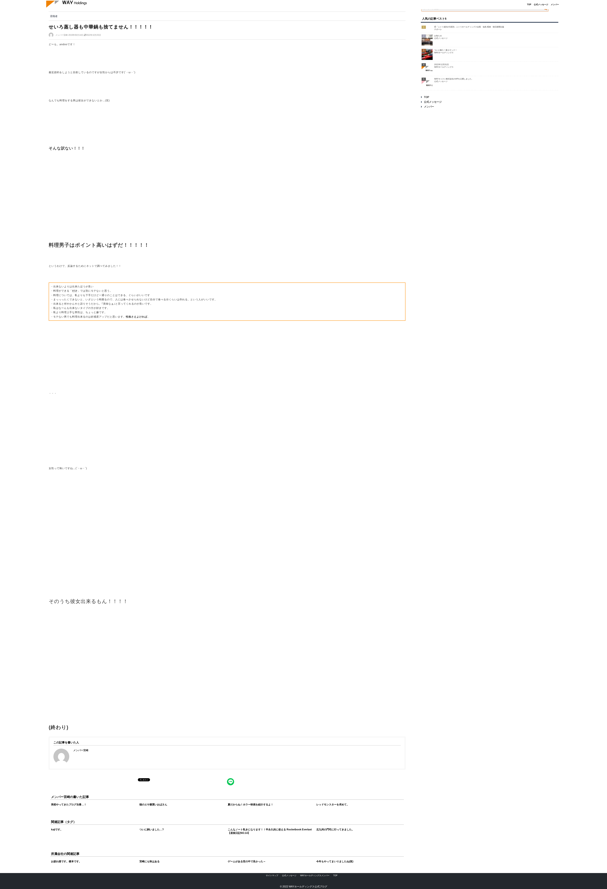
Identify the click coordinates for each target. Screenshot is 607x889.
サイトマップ (272, 875)
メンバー (555, 4)
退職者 (54, 16)
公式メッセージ (541, 4)
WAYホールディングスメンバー (314, 875)
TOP (529, 4)
